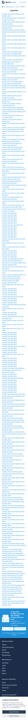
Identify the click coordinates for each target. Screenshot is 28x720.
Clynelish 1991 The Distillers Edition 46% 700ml (13, 49)
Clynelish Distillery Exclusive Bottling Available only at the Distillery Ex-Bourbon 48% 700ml (12, 61)
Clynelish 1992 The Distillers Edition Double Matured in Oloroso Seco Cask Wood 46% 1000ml (13, 428)
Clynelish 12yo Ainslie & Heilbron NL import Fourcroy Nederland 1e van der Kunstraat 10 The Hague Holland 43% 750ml (13, 566)
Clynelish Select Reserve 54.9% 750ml (12, 378)
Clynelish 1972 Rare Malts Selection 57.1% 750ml (14, 92)
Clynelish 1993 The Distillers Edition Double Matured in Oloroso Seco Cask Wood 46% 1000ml (13, 456)
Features (4, 644)
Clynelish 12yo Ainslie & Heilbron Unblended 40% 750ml (11, 104)
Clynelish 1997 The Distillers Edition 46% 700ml (13, 41)
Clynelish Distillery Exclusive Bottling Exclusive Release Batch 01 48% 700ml (13, 108)
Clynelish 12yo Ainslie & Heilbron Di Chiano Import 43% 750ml (12, 160)
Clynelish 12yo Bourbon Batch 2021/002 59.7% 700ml (13, 248)
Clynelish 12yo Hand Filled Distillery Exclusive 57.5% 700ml (12, 594)
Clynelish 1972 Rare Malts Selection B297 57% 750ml (14, 112)
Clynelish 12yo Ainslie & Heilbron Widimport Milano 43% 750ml (11, 279)
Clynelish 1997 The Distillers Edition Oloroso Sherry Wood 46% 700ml (12, 82)
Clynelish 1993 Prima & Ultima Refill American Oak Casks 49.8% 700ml (12, 148)
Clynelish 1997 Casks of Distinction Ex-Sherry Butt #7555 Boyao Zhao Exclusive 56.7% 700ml (14, 169)
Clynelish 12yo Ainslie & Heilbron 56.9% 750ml (13, 124)
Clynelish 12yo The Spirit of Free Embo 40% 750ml (13, 194)
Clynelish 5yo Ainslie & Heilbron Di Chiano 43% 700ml (12, 461)
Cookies (4, 690)
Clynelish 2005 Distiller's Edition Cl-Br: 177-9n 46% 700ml (13, 116)
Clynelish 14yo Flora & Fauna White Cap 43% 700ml (13, 486)
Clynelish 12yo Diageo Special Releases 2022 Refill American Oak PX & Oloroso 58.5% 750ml (13, 507)
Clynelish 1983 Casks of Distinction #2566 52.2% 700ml (14, 186)
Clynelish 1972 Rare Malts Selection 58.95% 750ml (12, 100)
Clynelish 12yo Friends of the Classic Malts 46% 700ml (12, 27)
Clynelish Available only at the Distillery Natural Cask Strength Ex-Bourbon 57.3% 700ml (14, 32)
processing (21, 633)
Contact (4, 682)
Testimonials (5, 662)
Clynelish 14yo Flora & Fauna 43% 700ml (13, 394)
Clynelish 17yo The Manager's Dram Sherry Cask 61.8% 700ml (12, 70)
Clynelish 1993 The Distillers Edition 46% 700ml (13, 57)
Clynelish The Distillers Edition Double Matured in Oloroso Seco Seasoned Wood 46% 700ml (14, 545)
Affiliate (4, 670)
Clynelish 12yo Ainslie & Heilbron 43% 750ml (13, 132)
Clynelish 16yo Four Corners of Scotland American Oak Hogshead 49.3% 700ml (13, 128)
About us (4, 673)
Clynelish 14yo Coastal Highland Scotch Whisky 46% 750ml (13, 415)
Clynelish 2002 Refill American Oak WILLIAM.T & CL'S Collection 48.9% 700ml (14, 262)
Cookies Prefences (14, 716)
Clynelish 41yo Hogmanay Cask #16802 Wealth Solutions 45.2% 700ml (13, 140)
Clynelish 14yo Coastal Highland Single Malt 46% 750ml (13, 512)
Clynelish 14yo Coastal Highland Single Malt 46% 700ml (13, 15)
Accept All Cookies (14, 712)
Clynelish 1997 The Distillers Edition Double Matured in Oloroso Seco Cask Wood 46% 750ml (13, 473)
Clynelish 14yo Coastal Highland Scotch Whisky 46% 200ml (13, 465)
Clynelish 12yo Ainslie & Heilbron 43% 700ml (13, 190)
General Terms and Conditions (9, 685)
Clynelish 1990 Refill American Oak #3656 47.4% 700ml (14, 305)
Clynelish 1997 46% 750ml (9, 388)
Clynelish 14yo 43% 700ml (9, 253)
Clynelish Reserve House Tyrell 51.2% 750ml (12, 355)
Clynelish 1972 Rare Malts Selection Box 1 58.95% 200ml (14, 490)
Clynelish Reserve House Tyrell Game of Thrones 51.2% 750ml (13, 210)
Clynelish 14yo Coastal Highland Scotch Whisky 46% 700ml (13, 23)
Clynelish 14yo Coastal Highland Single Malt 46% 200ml (13, 478)
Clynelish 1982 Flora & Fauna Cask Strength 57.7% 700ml (12, 96)
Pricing (3, 668)
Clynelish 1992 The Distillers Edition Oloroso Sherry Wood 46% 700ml (12, 53)
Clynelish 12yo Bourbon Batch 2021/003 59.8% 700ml (13, 240)
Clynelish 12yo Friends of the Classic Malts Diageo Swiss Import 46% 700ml (13, 419)
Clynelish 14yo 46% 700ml (9, 213)
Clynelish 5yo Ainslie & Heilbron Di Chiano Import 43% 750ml (12, 144)
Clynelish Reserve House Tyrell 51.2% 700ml (12, 244)
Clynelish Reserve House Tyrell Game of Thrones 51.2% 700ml (13, 19)
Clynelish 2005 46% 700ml (9, 217)
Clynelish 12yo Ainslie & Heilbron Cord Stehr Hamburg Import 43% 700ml (13, 206)
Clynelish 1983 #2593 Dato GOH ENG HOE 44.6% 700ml (12, 317)
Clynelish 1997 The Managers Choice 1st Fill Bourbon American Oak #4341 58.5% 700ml (13, 87)
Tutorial (4, 665)
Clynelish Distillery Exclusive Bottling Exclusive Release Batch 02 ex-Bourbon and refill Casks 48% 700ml (13, 555)
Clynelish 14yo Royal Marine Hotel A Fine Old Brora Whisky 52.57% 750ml (14, 178)
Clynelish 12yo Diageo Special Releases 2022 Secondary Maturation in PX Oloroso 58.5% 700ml (13, 370)
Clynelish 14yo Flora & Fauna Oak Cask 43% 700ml (13, 411)
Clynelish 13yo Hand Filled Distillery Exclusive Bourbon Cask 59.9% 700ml (12, 498)
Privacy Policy (5, 687)
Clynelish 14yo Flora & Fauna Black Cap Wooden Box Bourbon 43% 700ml (13, 586)
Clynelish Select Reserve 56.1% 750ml (12, 296)
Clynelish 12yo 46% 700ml (9, 392)
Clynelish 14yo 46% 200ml (9, 290)
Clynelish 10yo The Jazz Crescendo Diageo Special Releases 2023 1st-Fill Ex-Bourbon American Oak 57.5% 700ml (13, 573)
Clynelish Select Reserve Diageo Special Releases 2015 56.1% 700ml (13, 78)
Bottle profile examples (8, 647)
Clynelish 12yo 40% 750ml (9, 257)
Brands (17, 6)
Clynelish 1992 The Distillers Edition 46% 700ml (13, 37)
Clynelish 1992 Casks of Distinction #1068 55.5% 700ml (14, 268)
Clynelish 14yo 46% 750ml (9, 352)
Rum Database (5, 652)
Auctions (4, 649)
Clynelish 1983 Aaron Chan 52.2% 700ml (13, 346)
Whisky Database (9, 6)
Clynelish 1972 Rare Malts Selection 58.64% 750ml (12, 120)
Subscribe (20, 628)
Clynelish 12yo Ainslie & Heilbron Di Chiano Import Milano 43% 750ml (12, 590)
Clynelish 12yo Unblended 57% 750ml (12, 259)
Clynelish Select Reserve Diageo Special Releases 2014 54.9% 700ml (13, 67)
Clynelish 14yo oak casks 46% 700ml (12, 225)
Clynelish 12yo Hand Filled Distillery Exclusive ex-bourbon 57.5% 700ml (12, 550)
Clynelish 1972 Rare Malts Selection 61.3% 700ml (14, 45)
